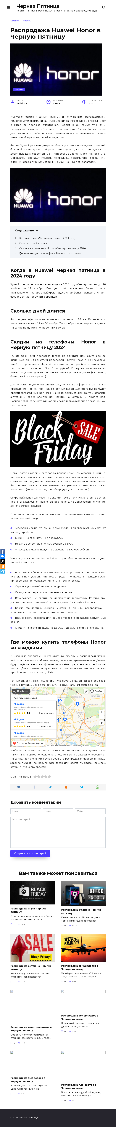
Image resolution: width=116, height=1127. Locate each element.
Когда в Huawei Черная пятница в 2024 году (47, 238)
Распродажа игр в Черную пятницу (28, 910)
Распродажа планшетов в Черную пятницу (78, 1086)
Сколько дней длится (33, 243)
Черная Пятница (38, 6)
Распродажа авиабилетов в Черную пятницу (79, 967)
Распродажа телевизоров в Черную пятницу (79, 1017)
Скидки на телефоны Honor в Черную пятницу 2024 (52, 248)
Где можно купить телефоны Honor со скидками (50, 253)
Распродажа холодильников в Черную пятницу (31, 1029)
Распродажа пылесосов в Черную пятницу (27, 1080)
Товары (19, 89)
